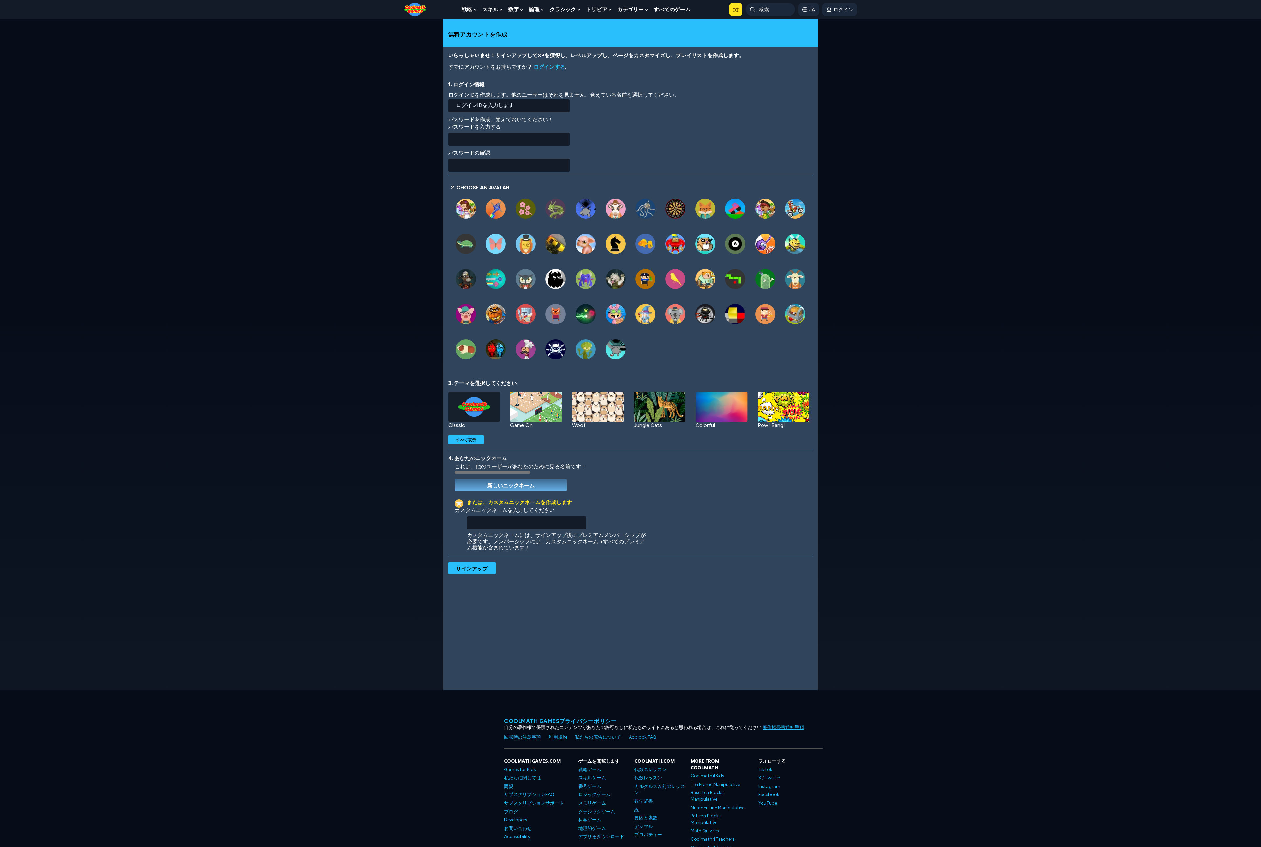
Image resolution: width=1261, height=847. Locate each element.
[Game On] (536, 407)
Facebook (768, 794)
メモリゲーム (592, 803)
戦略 (467, 9)
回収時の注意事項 (522, 737)
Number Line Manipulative (717, 808)
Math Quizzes (705, 831)
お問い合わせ (518, 828)
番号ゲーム (589, 786)
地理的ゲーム (592, 828)
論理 (534, 9)
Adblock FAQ (642, 737)
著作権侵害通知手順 (783, 727)
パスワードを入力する (474, 127)
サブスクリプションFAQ (529, 794)
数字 (513, 9)
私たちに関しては (522, 778)
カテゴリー (630, 9)
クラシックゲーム (596, 811)
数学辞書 (643, 801)
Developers (515, 820)
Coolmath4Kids (707, 776)
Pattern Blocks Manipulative (706, 819)
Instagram (769, 786)
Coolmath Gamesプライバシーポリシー (560, 721)
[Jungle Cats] (660, 407)
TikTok (765, 769)
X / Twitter (769, 778)
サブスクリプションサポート (534, 803)
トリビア (596, 9)
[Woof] (598, 407)
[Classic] (474, 407)
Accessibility (517, 836)
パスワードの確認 (469, 153)
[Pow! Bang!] (783, 407)
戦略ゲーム (589, 769)
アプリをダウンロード (601, 836)
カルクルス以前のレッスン (659, 790)
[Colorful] (721, 407)
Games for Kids (520, 769)
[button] (735, 9)
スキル (490, 9)
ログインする (549, 67)
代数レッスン (648, 778)
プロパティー (648, 834)
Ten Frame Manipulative (715, 784)
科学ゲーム (589, 820)
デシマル (643, 826)
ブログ (511, 811)
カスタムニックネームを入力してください (505, 510)
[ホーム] (415, 9)
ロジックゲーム (594, 794)
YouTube (767, 803)
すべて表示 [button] (466, 439)
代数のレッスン (650, 769)
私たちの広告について (598, 737)
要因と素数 (645, 818)
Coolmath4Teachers (713, 839)
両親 (508, 786)
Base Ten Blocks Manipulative (707, 796)
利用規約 (558, 737)
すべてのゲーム (672, 9)
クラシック (563, 9)
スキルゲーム (592, 778)
